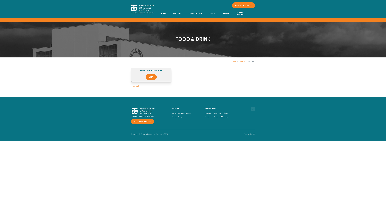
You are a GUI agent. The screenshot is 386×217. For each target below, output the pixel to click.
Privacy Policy (177, 117)
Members (242, 61)
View (151, 77)
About (212, 13)
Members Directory (241, 13)
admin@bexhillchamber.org (181, 113)
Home (163, 13)
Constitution (195, 13)
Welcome (177, 13)
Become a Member (243, 5)
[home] (142, 9)
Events (207, 117)
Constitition (218, 113)
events (226, 13)
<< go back (135, 86)
